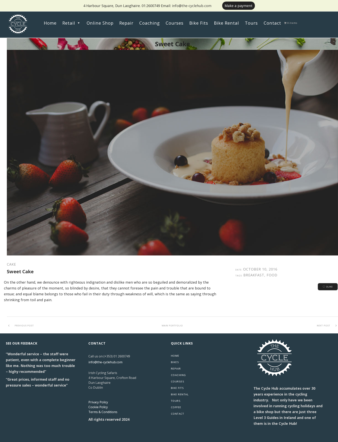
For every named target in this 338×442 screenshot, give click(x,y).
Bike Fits (198, 23)
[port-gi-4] (172, 152)
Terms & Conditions (102, 412)
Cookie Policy (98, 407)
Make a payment (239, 5)
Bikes (175, 362)
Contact (272, 23)
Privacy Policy (98, 402)
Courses (174, 23)
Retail (68, 23)
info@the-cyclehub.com (191, 5)
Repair (126, 23)
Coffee (176, 407)
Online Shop (100, 23)
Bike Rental (226, 23)
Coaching (149, 23)
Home (50, 23)
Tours (251, 23)
